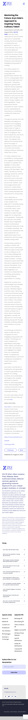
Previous (10, 450)
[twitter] (9, 696)
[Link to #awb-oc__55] (23, 4)
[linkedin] (15, 696)
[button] (14, 549)
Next (21, 450)
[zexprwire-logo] (7, 2)
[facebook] (5, 696)
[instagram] (12, 696)
